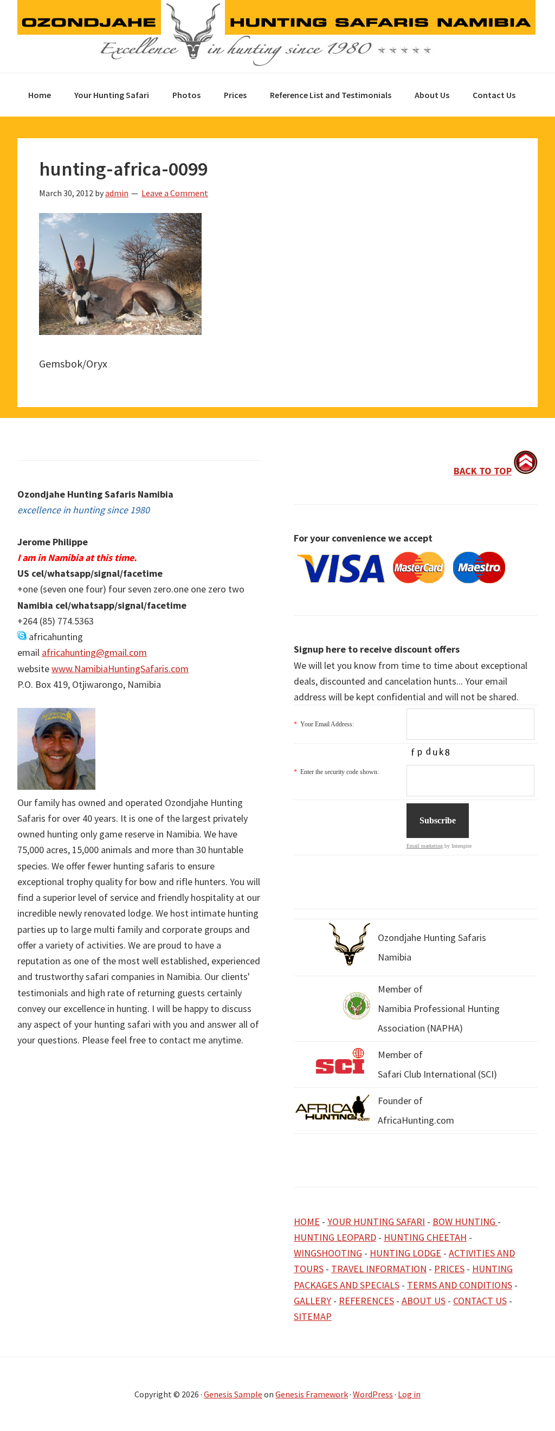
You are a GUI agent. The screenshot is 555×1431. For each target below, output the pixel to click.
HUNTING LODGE (405, 1253)
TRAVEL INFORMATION (379, 1268)
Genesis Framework (311, 1394)
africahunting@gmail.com (94, 652)
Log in (409, 1394)
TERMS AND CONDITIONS (459, 1285)
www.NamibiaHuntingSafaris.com (120, 668)
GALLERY (312, 1300)
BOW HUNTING (465, 1221)
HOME (307, 1221)
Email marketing (424, 846)
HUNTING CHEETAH (425, 1237)
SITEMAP (313, 1316)
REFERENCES (366, 1300)
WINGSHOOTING (328, 1253)
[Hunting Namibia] (276, 63)
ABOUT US (424, 1300)
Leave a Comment (174, 193)
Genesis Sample (233, 1394)
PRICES (449, 1268)
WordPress (373, 1394)
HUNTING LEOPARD (335, 1237)
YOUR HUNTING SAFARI (376, 1221)
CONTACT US (480, 1300)
